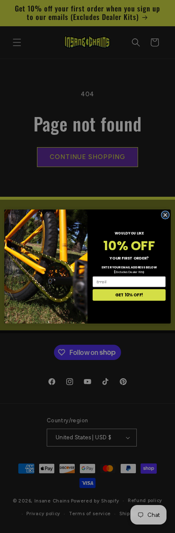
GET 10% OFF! (129, 295)
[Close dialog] (165, 215)
